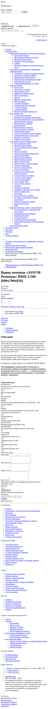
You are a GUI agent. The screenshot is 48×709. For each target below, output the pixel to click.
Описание (9, 328)
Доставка (8, 232)
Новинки (8, 600)
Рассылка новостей (12, 661)
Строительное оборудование (25, 220)
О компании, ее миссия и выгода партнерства (22, 511)
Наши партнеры (11, 527)
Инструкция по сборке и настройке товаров (22, 560)
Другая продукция (21, 55)
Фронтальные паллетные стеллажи (27, 79)
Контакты (9, 230)
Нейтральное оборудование (24, 77)
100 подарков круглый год (20, 631)
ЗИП (16, 206)
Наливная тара (19, 125)
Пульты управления (21, 166)
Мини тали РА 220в (21, 162)
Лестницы (18, 194)
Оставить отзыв (7, 290)
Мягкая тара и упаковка (23, 123)
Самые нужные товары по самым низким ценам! (28, 641)
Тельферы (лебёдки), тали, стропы (27, 190)
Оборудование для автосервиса (26, 164)
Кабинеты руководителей (24, 93)
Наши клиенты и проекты (15, 517)
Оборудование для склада (24, 129)
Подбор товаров (11, 580)
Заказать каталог (11, 576)
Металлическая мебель (23, 59)
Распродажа (14, 623)
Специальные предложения (24, 105)
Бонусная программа (13, 639)
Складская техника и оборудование (23, 141)
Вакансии (9, 513)
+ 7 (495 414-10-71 (12, 670)
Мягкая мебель (20, 101)
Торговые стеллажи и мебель (25, 75)
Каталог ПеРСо (11, 51)
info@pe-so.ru (10, 676)
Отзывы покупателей (13, 537)
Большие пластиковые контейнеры (27, 117)
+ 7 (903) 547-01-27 (12, 672)
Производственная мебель (24, 61)
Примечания (10, 584)
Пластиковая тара (16, 113)
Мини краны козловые (23, 158)
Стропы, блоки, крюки (23, 178)
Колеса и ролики (20, 152)
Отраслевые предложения (15, 608)
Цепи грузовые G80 (21, 192)
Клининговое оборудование (25, 214)
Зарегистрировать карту (14, 550)
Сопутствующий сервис (19, 226)
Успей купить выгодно (18, 635)
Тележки (17, 186)
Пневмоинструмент (21, 216)
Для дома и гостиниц (22, 89)
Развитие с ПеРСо (17, 627)
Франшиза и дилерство (14, 531)
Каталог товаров (11, 554)
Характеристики (11, 330)
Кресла (17, 97)
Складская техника (21, 170)
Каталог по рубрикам (13, 606)
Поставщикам (10, 515)
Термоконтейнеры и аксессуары (26, 135)
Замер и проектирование (14, 578)
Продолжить (6, 490)
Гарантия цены (15, 645)
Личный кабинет (11, 236)
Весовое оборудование (23, 145)
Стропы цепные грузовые (24, 176)
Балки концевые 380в (22, 143)
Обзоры (8, 610)
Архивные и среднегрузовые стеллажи (29, 73)
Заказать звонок (7, 28)
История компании (12, 519)
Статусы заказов (11, 592)
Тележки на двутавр (21, 188)
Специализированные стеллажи (26, 83)
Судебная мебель (20, 109)
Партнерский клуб (12, 548)
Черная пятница (16, 647)
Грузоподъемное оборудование (26, 147)
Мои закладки (10, 659)
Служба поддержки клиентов (16, 552)
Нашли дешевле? (7, 298)
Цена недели (15, 625)
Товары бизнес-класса (18, 643)
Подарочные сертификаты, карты (18, 633)
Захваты (17, 149)
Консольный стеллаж (22, 81)
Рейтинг (4, 486)
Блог (7, 234)
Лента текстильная (21, 204)
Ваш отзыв (5, 480)
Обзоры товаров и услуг (14, 558)
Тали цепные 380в (21, 182)
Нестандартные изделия (23, 127)
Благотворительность (13, 529)
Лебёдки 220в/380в (21, 156)
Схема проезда (41, 40)
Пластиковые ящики (22, 131)
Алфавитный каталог (13, 602)
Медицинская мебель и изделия (26, 57)
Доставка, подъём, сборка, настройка (19, 582)
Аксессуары (18, 87)
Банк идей (9, 525)
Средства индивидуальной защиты (27, 133)
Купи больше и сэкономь (19, 637)
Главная (8, 49)
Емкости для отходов (22, 139)
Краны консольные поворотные (26, 154)
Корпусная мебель (21, 95)
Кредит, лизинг (11, 562)
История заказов (11, 657)
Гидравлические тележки (23, 196)
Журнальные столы (21, 91)
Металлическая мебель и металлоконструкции (27, 53)
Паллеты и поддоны (22, 137)
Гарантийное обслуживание (16, 590)
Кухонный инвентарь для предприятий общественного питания (29, 120)
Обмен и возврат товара (14, 588)
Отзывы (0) (9, 332)
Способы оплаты (11, 228)
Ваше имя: (5, 455)
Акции (8, 619)
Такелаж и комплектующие (24, 202)
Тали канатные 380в (22, 180)
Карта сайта (9, 535)
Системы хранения (21, 103)
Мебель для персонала (22, 99)
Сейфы (17, 63)
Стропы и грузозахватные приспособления (24, 173)
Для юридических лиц (13, 546)
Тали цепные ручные (22, 184)
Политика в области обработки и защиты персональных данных (21, 522)
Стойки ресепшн (20, 107)
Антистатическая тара (22, 115)
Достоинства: (6, 463)
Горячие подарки (16, 629)
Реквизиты (9, 564)
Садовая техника (20, 218)
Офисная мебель (16, 85)
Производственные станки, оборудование (26, 208)
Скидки (8, 621)
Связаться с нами (11, 533)
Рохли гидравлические (23, 168)
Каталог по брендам (13, 604)
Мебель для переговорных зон (25, 111)
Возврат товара (11, 556)
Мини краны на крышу (23, 160)
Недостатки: (5, 470)
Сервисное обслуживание (15, 574)
